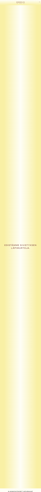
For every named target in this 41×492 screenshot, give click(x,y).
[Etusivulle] (20, 3)
